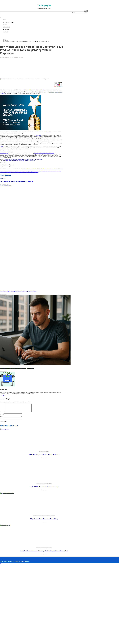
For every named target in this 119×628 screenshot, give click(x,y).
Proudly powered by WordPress (7, 561)
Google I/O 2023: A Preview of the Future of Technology (44, 486)
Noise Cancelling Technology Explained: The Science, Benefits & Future (18, 291)
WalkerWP (27, 561)
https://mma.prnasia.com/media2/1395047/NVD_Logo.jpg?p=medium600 (19, 160)
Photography (6, 27)
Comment (2, 411)
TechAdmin (3, 57)
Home (4, 19)
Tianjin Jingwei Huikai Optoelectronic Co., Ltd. (44, 153)
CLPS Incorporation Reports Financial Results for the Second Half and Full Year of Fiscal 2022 (42, 168)
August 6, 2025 (4, 294)
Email (1, 416)
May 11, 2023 (44, 489)
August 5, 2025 (4, 371)
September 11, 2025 (5, 184)
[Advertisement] (31, 68)
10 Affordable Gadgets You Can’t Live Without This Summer (44, 454)
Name (1, 414)
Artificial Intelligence (8, 22)
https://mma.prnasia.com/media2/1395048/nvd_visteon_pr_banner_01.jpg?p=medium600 (23, 159)
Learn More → (3, 395)
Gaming (4, 24)
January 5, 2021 (9, 57)
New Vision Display (41, 89)
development (38, 135)
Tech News (41, 451)
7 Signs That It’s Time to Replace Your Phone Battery (44, 519)
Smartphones (36, 515)
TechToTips (47, 451)
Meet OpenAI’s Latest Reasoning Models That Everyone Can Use (17, 368)
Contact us (6, 31)
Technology (6, 29)
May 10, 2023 (44, 521)
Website (2, 419)
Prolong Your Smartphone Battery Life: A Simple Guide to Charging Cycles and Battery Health (44, 551)
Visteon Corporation (28, 89)
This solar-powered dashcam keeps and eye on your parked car (16, 181)
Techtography (44, 5)
